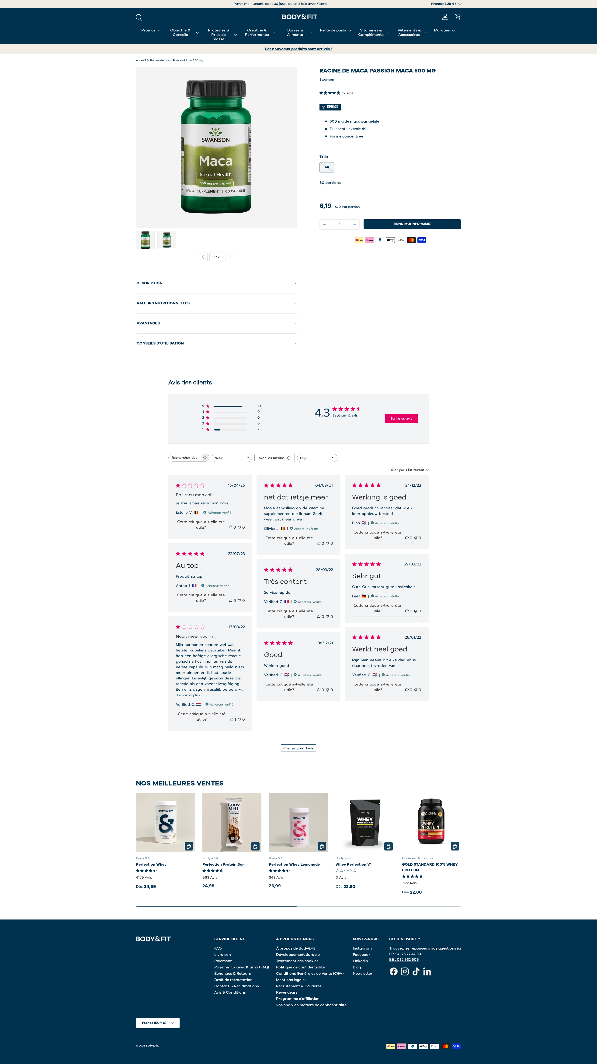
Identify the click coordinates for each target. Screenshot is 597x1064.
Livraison (222, 954)
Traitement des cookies (297, 961)
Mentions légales (291, 979)
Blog (357, 967)
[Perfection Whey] (165, 822)
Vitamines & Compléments (371, 32)
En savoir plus (188, 695)
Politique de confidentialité (300, 967)
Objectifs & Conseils (180, 32)
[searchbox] (185, 457)
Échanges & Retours (232, 973)
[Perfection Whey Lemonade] (298, 822)
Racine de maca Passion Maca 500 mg (176, 60)
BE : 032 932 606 (404, 959)
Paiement (223, 961)
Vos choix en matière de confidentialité (311, 1005)
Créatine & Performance (257, 32)
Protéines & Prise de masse (218, 35)
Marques (442, 30)
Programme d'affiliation (297, 998)
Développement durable (298, 954)
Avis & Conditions (230, 992)
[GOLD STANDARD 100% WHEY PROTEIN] (431, 822)
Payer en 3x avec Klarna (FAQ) (241, 967)
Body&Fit (152, 1045)
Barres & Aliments (295, 32)
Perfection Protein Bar (223, 864)
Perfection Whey (151, 864)
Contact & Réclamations (236, 986)
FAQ (218, 948)
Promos (148, 30)
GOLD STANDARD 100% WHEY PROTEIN (430, 867)
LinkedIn (360, 961)
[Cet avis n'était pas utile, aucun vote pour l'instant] (239, 527)
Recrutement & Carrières (299, 986)
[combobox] (232, 458)
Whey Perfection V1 (353, 864)
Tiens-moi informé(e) (412, 224)
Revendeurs (287, 992)
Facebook (362, 954)
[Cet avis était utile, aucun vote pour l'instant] (230, 527)
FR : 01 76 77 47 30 (405, 954)
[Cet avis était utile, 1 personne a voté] (231, 719)
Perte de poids (333, 30)
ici (459, 948)
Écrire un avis (401, 418)
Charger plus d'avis (298, 748)
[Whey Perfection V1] (365, 822)
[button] (458, 17)
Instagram (362, 948)
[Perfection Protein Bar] (231, 822)
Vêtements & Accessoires (409, 32)
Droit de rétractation (233, 979)
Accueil (141, 60)
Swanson (326, 79)
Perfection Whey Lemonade (294, 864)
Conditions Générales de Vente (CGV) (310, 973)
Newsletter (362, 973)
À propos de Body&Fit (295, 948)
